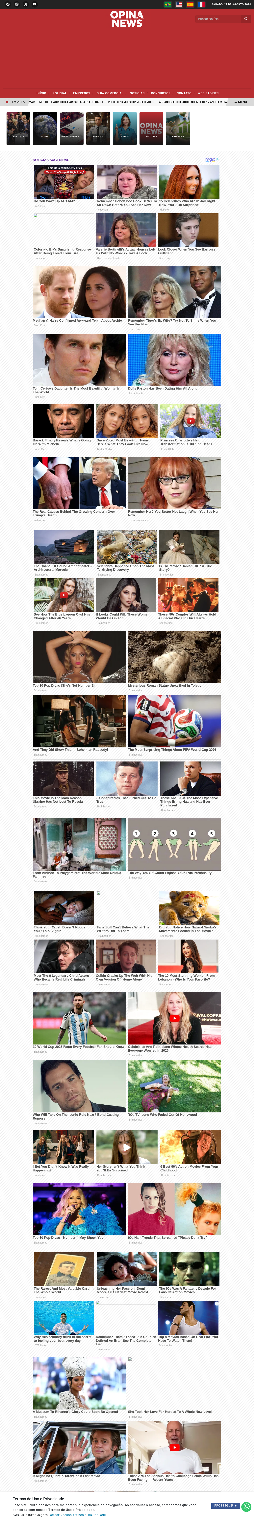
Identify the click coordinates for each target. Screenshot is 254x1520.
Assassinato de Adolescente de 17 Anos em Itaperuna (172, 102)
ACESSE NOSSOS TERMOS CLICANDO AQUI (77, 1515)
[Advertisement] (127, 59)
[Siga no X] (26, 4)
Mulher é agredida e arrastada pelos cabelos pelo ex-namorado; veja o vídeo (70, 102)
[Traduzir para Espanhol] (190, 4)
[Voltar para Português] (168, 4)
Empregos (83, 93)
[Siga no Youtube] (35, 4)
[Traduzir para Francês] (201, 4)
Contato (186, 93)
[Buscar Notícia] (246, 19)
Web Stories (208, 93)
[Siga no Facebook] (8, 4)
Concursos (162, 93)
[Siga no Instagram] (17, 4)
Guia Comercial (112, 93)
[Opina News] (127, 19)
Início (43, 93)
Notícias (139, 93)
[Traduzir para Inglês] (179, 4)
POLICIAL (61, 93)
